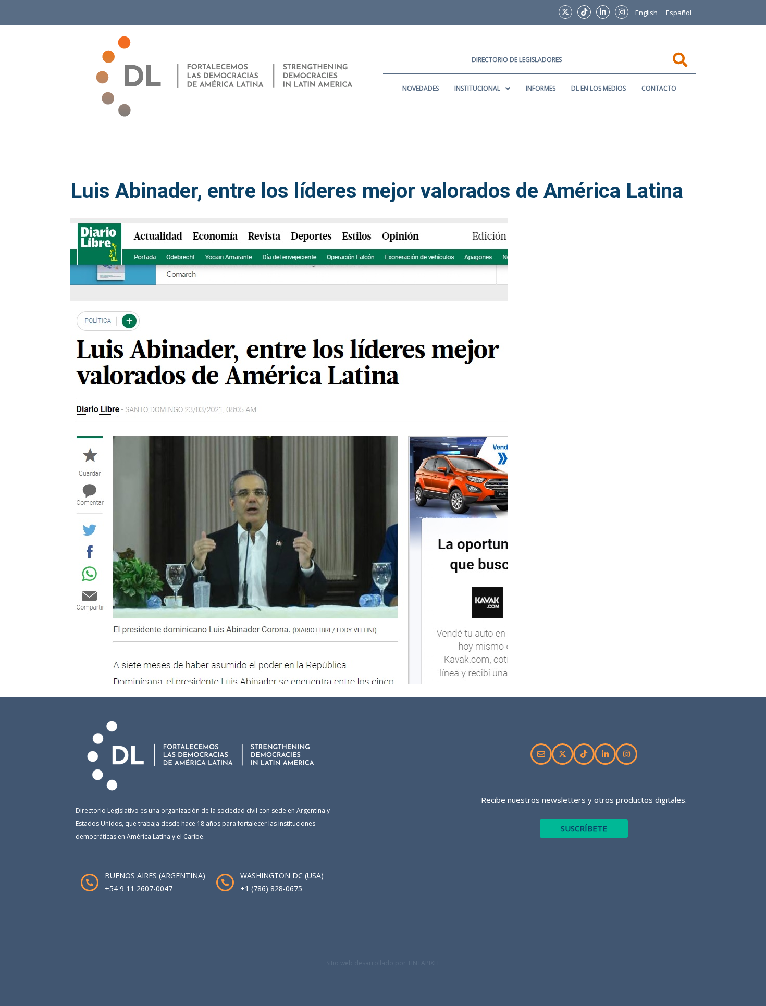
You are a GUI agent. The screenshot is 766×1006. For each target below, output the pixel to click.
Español (678, 12)
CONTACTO (658, 88)
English (646, 12)
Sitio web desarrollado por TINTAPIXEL (383, 963)
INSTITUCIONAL (477, 88)
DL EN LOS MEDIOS (598, 88)
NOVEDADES (420, 88)
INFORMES (540, 88)
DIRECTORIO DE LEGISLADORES (517, 59)
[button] (482, 88)
